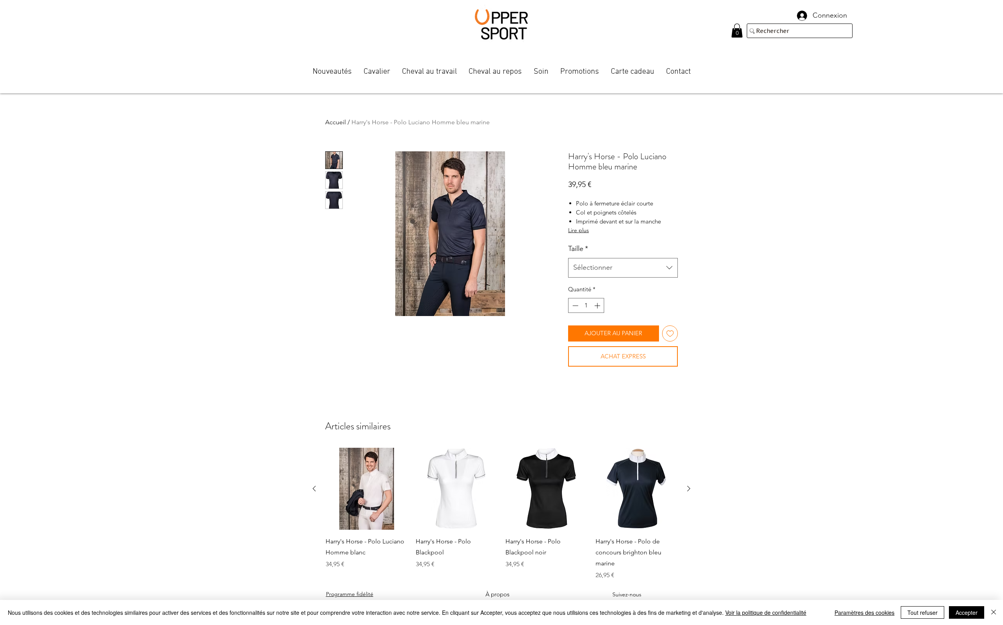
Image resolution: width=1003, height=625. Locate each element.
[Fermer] (993, 612)
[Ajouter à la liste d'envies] (670, 333)
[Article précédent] (314, 488)
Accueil (335, 122)
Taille (578, 248)
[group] (501, 514)
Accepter (967, 612)
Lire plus (578, 230)
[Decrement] (574, 305)
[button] (737, 31)
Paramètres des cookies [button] (864, 612)
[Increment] (598, 305)
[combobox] (623, 268)
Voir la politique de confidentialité (765, 612)
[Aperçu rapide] (367, 489)
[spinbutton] (586, 305)
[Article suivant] (688, 488)
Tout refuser (922, 612)
